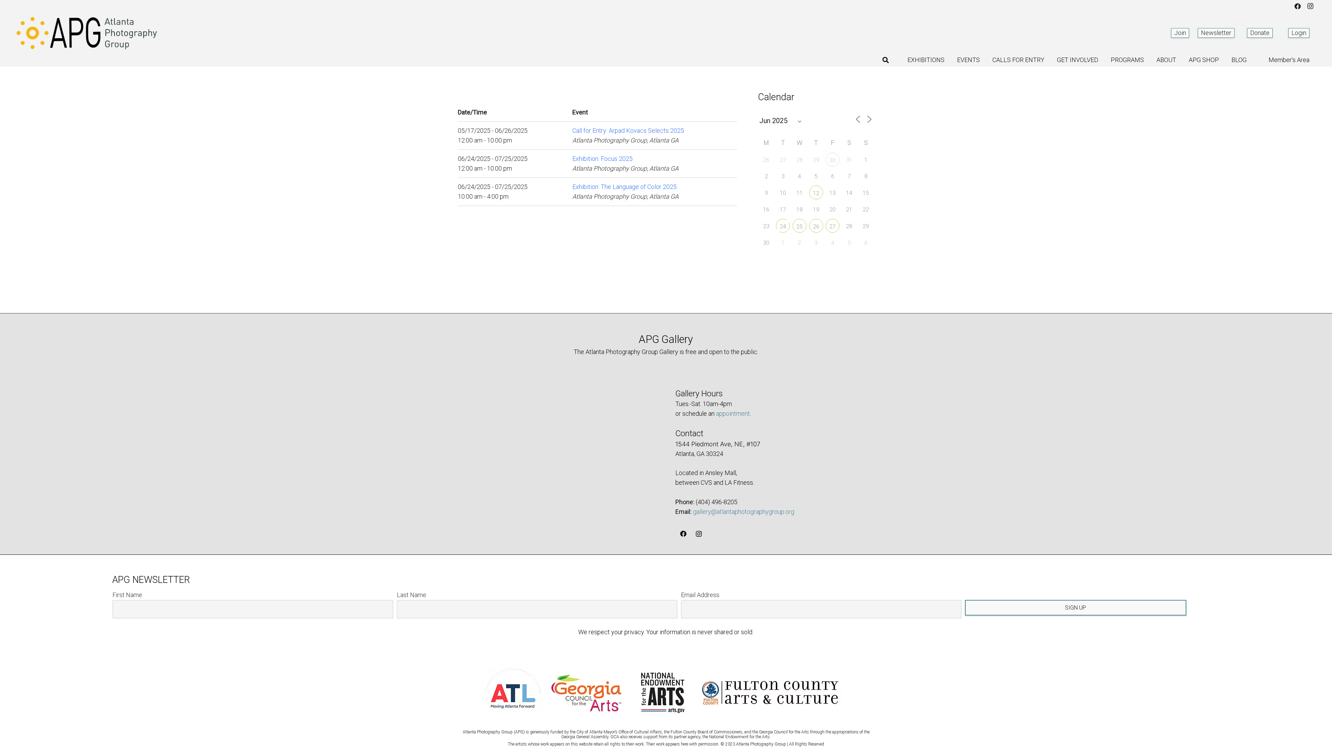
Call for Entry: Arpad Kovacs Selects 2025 (628, 130)
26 (816, 226)
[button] (886, 60)
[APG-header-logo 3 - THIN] (87, 33)
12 (816, 193)
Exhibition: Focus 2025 (602, 158)
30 (832, 160)
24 (783, 226)
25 (799, 226)
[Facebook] (1297, 6)
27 (832, 226)
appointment (733, 413)
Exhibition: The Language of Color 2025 (624, 186)
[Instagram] (1310, 6)
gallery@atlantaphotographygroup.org (743, 511)
